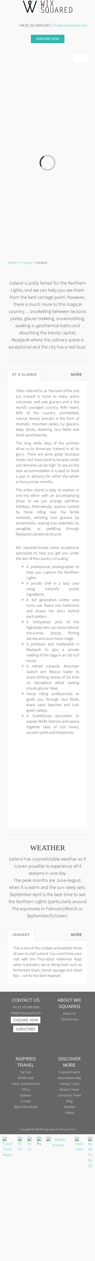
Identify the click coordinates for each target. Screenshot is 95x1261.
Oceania (25, 1095)
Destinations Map (69, 1078)
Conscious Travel (69, 1095)
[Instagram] (16, 1037)
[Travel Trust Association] (8, 1139)
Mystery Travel (69, 1089)
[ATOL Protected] (20, 1139)
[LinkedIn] (22, 1037)
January (21, 935)
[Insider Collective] (79, 1139)
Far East (25, 1072)
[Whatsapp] (28, 1037)
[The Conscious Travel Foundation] (58, 1139)
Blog (69, 1101)
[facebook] (34, 48)
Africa (26, 1089)
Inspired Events (69, 1072)
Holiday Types (69, 1084)
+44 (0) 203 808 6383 (25, 1007)
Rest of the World (25, 1107)
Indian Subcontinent (25, 1084)
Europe (26, 1101)
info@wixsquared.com (69, 25)
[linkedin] (18, 48)
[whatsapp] (26, 48)
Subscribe (26, 1029)
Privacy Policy (67, 1129)
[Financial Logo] (29, 1139)
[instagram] (9, 48)
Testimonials (69, 1019)
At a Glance (24, 375)
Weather (69, 1107)
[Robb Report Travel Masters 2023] (90, 1139)
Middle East (26, 1078)
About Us (69, 1013)
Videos (69, 1113)
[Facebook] (35, 1037)
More (76, 375)
